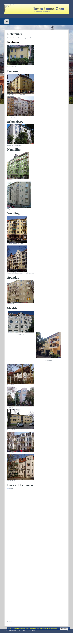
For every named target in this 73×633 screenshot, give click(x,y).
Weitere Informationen (52, 628)
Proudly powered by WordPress (12, 630)
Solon (27, 630)
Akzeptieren (64, 628)
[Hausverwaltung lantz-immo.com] (36, 9)
